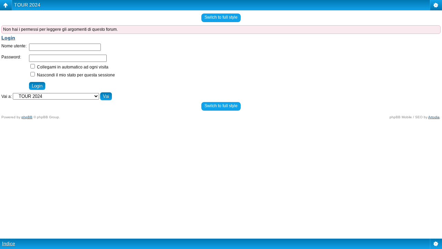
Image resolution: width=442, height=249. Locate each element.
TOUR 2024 (27, 5)
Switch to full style (221, 17)
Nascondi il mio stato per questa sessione (75, 75)
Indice (8, 243)
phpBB (26, 117)
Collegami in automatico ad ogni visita (72, 67)
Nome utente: (14, 46)
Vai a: (6, 96)
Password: (11, 57)
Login (8, 37)
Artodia (434, 117)
